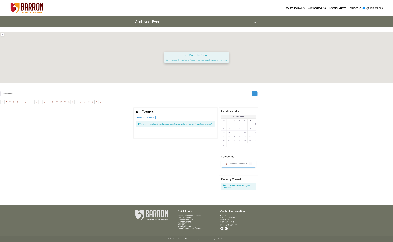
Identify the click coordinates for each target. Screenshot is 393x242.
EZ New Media (220, 239)
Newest (140, 117)
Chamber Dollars (184, 226)
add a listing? (206, 124)
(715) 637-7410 (376, 8)
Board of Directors (185, 218)
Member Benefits (185, 222)
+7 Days (150, 117)
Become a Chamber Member (189, 216)
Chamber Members (238, 164)
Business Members (185, 220)
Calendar (181, 224)
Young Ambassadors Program (189, 228)
